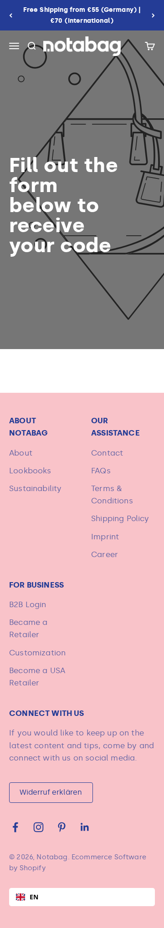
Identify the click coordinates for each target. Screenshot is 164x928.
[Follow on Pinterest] (62, 827)
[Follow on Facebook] (15, 827)
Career (104, 554)
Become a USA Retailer (37, 676)
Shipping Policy (120, 518)
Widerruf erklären (51, 792)
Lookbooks (30, 470)
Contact (107, 452)
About (20, 452)
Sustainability (35, 488)
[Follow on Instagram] (38, 827)
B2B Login (27, 604)
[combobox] (82, 897)
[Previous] (10, 15)
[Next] (153, 15)
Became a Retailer (28, 628)
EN (34, 897)
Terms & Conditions (112, 494)
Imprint (105, 536)
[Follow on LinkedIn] (85, 827)
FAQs (101, 470)
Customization (37, 652)
